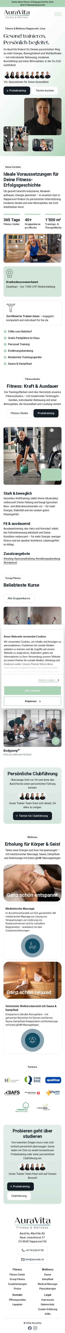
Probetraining (17, 90)
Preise (17, 1288)
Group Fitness (17, 1279)
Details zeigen (46, 680)
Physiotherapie (47, 1288)
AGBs (48, 1314)
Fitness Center (17, 1274)
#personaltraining (24, 558)
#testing (9, 558)
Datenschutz (47, 1304)
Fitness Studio (19, 413)
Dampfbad (47, 1279)
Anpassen (30, 701)
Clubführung (19, 1196)
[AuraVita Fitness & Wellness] (17, 14)
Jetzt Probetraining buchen (32, 5)
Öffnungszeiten (17, 1299)
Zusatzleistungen (17, 1284)
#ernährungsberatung (47, 558)
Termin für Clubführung (33, 815)
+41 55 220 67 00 (35, 1250)
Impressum (47, 1299)
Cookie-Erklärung (47, 1309)
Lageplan (17, 1304)
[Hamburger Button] (58, 14)
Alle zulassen (32, 690)
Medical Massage (47, 1284)
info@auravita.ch (34, 1259)
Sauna (47, 1274)
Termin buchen (45, 90)
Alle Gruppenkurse (19, 598)
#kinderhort (10, 562)
